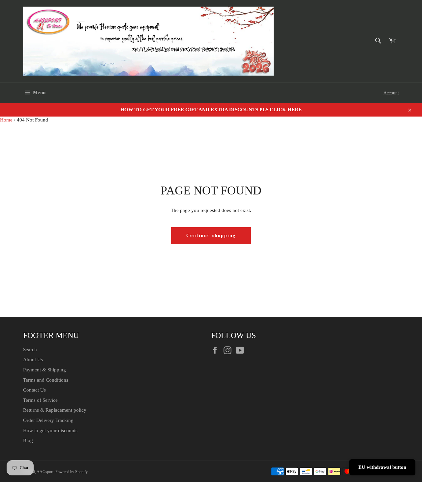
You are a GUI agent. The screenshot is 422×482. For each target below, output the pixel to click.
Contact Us (34, 390)
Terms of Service (40, 400)
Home (6, 119)
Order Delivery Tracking (48, 420)
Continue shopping (211, 235)
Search (30, 349)
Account (391, 92)
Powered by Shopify (71, 471)
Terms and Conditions (45, 380)
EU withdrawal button (382, 467)
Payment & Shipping (44, 369)
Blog (28, 440)
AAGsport (45, 471)
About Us (33, 359)
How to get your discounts (50, 430)
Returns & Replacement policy (54, 410)
